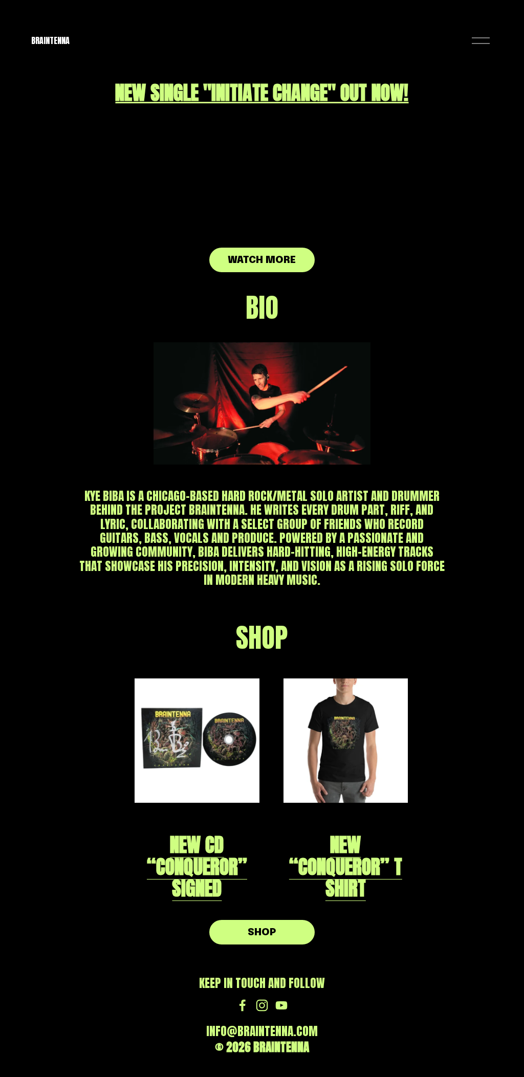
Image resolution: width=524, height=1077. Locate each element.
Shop (262, 932)
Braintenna (50, 40)
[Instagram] (262, 1005)
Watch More (262, 260)
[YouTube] (281, 1005)
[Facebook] (242, 1005)
